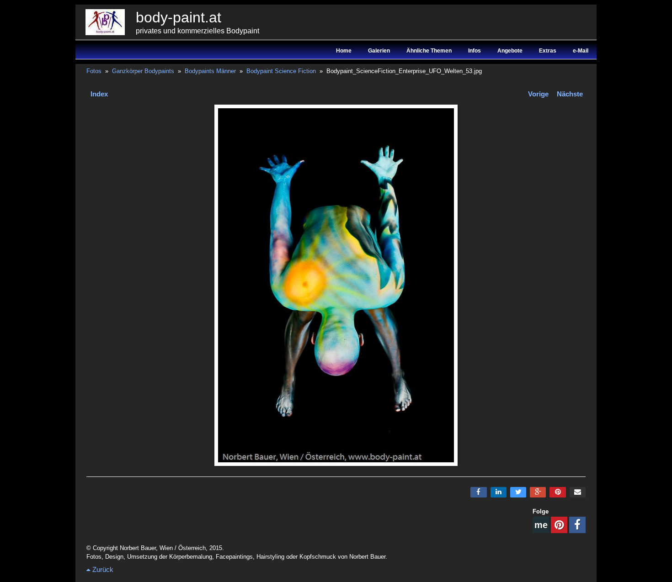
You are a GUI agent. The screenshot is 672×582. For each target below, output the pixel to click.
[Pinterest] (557, 492)
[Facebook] (478, 492)
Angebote (510, 51)
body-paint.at (178, 17)
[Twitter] (518, 492)
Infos (474, 51)
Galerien (379, 51)
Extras (547, 51)
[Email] (578, 492)
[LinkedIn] (499, 492)
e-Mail (580, 51)
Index (99, 94)
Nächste (570, 94)
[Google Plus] (538, 492)
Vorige (538, 94)
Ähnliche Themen (429, 51)
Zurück (102, 569)
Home (344, 51)
